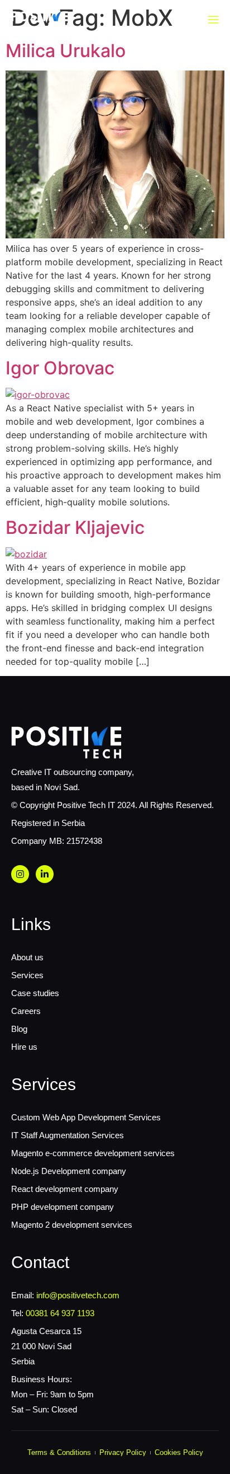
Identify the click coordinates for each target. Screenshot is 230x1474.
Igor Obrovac (60, 368)
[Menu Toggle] (213, 20)
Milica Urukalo (66, 51)
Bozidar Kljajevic (75, 527)
